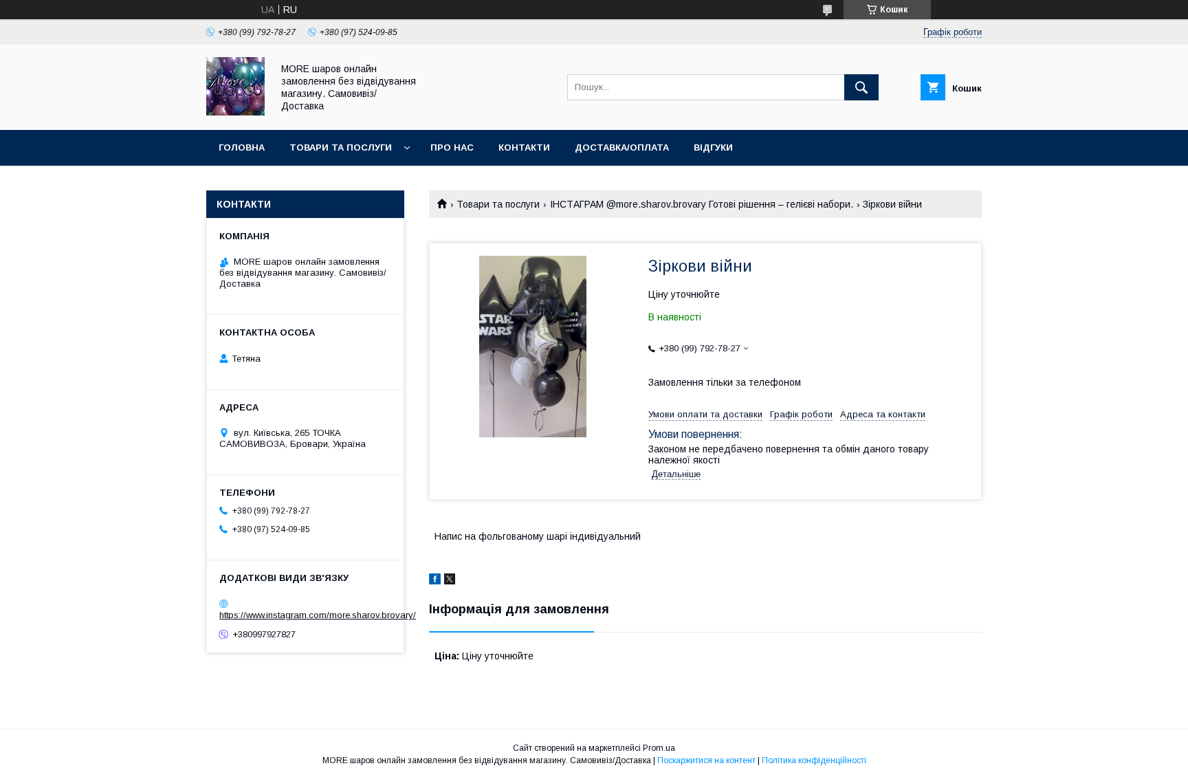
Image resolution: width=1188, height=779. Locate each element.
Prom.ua (659, 748)
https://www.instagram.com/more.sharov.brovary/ (317, 615)
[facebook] (435, 580)
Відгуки (713, 147)
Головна (242, 147)
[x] (449, 580)
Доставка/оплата (622, 147)
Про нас (452, 147)
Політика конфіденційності (814, 760)
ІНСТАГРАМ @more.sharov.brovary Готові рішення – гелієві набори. (701, 204)
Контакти (524, 147)
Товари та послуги (340, 147)
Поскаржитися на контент (706, 760)
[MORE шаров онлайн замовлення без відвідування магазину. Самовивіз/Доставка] (235, 112)
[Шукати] (861, 87)
